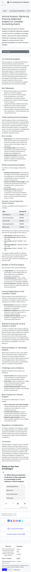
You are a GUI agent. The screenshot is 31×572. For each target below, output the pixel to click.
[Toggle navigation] (4, 5)
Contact (19, 554)
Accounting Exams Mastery (19, 2)
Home (4, 11)
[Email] (17, 521)
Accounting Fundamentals (17, 11)
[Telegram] (20, 521)
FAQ (18, 552)
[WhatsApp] (22, 521)
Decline (10, 569)
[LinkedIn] (9, 521)
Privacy (19, 561)
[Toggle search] (2, 5)
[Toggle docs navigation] (3, 2)
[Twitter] (11, 521)
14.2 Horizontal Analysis (16, 529)
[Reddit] (14, 521)
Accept (4, 569)
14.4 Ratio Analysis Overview (14, 534)
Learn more (17, 569)
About (18, 549)
